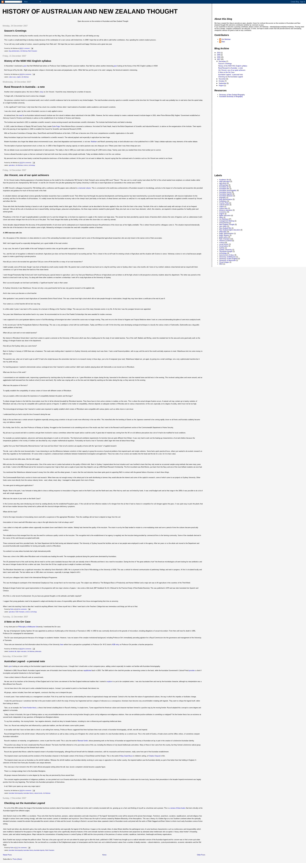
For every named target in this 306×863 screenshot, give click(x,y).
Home (104, 855)
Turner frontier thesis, (29, 708)
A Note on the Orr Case (17, 621)
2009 (219, 55)
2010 (219, 53)
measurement (224, 223)
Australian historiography (16, 793)
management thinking (226, 221)
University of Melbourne (227, 257)
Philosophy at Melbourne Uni (28, 627)
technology (32, 165)
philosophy (38, 651)
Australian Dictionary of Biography (231, 96)
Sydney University (225, 250)
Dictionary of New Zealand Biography (232, 95)
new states (223, 226)
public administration (226, 233)
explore (109, 681)
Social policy (223, 246)
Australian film (224, 188)
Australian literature (226, 196)
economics (223, 212)
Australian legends (39, 850)
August (221, 85)
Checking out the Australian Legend (24, 803)
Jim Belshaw (23, 51)
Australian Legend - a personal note (24, 661)
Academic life (12, 651)
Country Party (224, 203)
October (222, 81)
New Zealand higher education (229, 230)
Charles (154, 756)
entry (115, 644)
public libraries (224, 235)
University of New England (228, 258)
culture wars (12, 77)
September (223, 83)
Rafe (223, 42)
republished (87, 670)
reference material (225, 241)
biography (222, 197)
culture (221, 206)
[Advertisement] (224, 9)
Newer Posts (7, 855)
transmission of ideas (226, 255)
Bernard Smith (83, 741)
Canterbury (223, 201)
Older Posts (201, 855)
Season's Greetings (15, 30)
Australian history (28, 793)
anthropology (223, 185)
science (25, 165)
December (222, 61)
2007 (219, 59)
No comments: (27, 74)
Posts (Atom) (17, 859)
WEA (221, 264)
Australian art (223, 187)
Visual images (224, 262)
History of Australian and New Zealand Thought (90, 11)
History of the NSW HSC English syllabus (27, 61)
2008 (219, 57)
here (61, 644)
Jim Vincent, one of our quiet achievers (26, 175)
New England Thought (226, 224)
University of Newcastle (227, 260)
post (25, 66)
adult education (224, 181)
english (19, 77)
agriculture (12, 165)
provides (192, 670)
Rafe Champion (32, 51)
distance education (225, 210)
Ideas (221, 217)
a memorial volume (84, 188)
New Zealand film (225, 228)
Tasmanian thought (225, 251)
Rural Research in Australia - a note (24, 87)
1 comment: (26, 48)
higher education (22, 651)
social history (223, 244)
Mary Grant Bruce (126, 756)
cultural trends (38, 793)
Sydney (221, 248)
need (20, 115)
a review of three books (177, 808)
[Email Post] (31, 48)
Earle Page (56, 126)
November (222, 79)
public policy (223, 237)
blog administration (14, 51)
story (41, 92)
